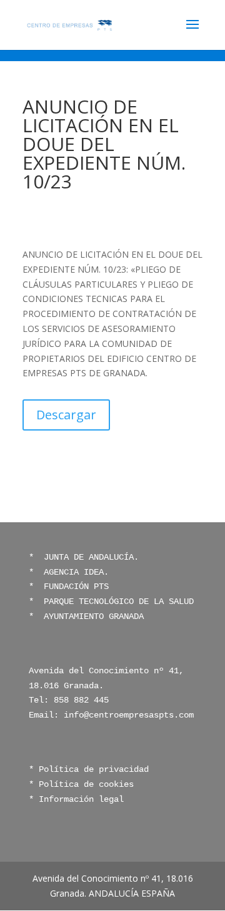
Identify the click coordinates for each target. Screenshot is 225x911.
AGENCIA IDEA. (76, 572)
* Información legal (76, 799)
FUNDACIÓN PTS (76, 587)
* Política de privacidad (89, 769)
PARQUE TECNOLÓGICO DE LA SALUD (116, 602)
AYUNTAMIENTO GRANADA (91, 616)
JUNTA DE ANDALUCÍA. (89, 557)
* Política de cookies (81, 784)
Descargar (66, 414)
